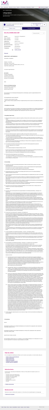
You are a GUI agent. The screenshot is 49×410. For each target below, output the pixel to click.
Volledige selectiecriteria (9, 384)
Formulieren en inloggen (44, 7)
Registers (18, 7)
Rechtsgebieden (7, 43)
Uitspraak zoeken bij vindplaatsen (12, 362)
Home (2, 7)
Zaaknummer (6, 41)
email (47, 407)
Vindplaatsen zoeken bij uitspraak (12, 361)
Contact (32, 7)
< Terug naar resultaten (31, 28)
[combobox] (38, 33)
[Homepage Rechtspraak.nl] (5, 2)
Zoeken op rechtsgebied (10, 360)
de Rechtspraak (23, 7)
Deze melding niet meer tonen (37, 25)
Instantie (5, 36)
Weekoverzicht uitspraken (9, 394)
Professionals (28, 7)
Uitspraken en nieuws (12, 7)
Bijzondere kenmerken (8, 44)
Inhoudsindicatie (7, 46)
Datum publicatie (7, 39)
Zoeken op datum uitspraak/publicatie (12, 356)
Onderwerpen (6, 7)
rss (45, 407)
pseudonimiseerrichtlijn (10, 25)
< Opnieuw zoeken (12, 28)
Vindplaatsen (6, 48)
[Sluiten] (44, 24)
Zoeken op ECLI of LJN (10, 359)
